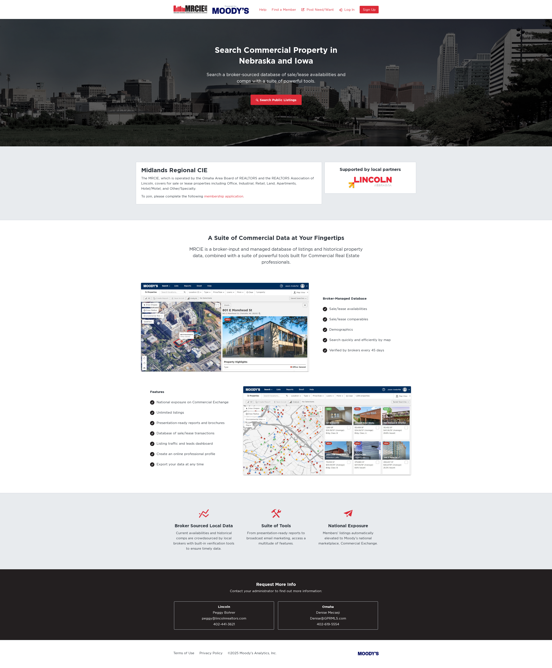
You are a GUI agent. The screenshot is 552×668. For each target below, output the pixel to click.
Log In (348, 10)
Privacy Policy (211, 653)
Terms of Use (183, 653)
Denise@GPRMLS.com (328, 618)
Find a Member (284, 10)
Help (263, 10)
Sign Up (369, 10)
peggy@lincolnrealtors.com (224, 618)
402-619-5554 (328, 624)
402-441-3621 (224, 624)
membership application (223, 196)
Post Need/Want (319, 10)
